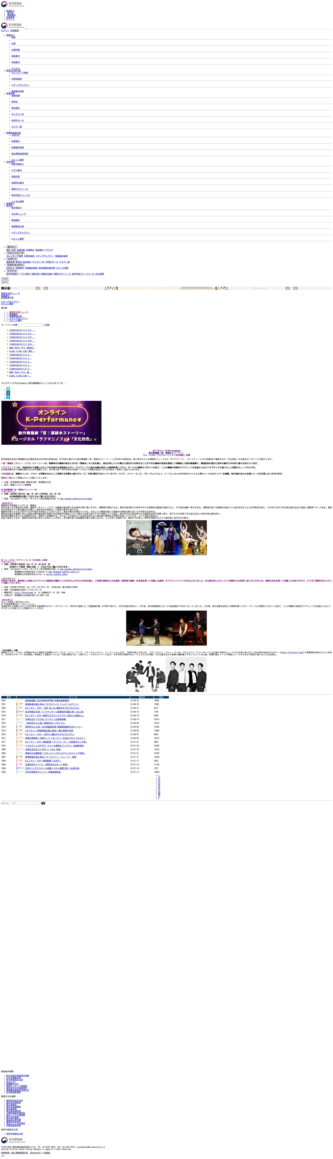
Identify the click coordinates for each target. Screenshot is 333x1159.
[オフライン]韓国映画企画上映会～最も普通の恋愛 (49, 731)
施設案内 (15, 56)
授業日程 (15, 176)
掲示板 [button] (9, 206)
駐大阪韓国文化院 (14, 1080)
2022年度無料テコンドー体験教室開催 (43, 772)
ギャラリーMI (17, 114)
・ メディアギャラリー (17, 318)
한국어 (23, 30)
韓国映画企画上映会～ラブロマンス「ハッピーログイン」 (52, 704)
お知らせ (15, 135)
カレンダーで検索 (19, 73)
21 (159, 777)
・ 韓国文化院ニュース (17, 312)
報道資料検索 (17, 91)
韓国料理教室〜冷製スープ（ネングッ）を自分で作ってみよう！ (55, 738)
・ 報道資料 (12, 314)
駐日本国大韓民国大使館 (17, 1076)
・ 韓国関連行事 (14, 316)
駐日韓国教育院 (13, 1092)
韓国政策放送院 (13, 1121)
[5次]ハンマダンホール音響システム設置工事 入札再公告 (52, 768)
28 (159, 792)
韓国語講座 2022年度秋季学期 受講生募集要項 (47, 700)
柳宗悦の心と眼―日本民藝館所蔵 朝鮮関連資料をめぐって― (53, 727)
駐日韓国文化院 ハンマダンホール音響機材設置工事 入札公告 (54, 712)
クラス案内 (16, 170)
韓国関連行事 (17, 226)
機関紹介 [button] (10, 35)
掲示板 (10, 13)
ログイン (10, 19)
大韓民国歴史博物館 (15, 1113)
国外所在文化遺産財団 (16, 1088)
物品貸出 (15, 108)
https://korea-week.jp (25, 593)
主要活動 (15, 50)
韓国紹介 (10, 11)
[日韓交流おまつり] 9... (20, 355)
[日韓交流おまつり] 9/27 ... (22, 330)
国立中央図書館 (13, 1107)
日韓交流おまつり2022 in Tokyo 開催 (43, 749)
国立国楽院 (11, 1109)
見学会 (14, 102)
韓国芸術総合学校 (14, 1101)
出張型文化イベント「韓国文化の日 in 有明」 (47, 764)
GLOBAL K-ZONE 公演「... (20, 376)
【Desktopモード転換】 (40, 1153)
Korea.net (10, 1082)
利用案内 (15, 62)
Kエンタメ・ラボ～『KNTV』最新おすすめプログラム (49, 734)
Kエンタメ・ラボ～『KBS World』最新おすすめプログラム (52, 708)
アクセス (15, 68)
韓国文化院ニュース (10, 293)
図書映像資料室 (15, 265)
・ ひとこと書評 (14, 320)
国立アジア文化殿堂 (15, 1123)
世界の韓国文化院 (14, 1134)
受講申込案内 (17, 183)
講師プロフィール (19, 189)
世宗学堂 (12, 271)
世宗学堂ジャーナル (20, 195)
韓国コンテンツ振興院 (16, 1086)
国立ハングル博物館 (15, 1115)
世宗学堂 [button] (10, 162)
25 (159, 786)
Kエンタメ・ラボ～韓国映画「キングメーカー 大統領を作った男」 (56, 742)
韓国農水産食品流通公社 (17, 1090)
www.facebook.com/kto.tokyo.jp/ (64, 572)
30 (159, 796)
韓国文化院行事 (15, 253)
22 (159, 779)
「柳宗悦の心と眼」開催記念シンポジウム (45, 723)
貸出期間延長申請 (19, 154)
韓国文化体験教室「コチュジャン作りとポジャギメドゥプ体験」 (55, 753)
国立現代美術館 (13, 1119)
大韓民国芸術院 (13, 1125)
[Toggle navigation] (26, 28)
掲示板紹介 (16, 208)
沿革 (13, 43)
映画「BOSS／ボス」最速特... (22, 348)
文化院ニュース (18, 214)
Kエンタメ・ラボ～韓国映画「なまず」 (43, 761)
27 (159, 790)
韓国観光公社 (12, 1084)
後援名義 (15, 95)
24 (159, 784)
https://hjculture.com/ (292, 652)
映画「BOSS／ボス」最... (20, 372)
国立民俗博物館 (13, 1111)
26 (159, 788)
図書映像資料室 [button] (13, 133)
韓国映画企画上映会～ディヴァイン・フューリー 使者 (50, 757)
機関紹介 (12, 247)
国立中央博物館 (13, 1103)
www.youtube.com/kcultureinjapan (76, 499)
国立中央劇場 (12, 1117)
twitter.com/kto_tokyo (56, 574)
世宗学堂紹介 (17, 164)
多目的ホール (17, 120)
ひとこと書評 (17, 160)
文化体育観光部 (13, 1078)
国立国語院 (11, 1105)
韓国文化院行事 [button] (13, 70)
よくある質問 (17, 201)
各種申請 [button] (10, 93)
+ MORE (46, 325)
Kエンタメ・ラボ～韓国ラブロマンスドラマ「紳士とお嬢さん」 (55, 716)
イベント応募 (11, 325)
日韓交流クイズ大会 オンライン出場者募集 (45, 719)
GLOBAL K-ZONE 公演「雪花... (22, 351)
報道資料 (11, 15)
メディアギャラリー (20, 85)
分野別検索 (16, 79)
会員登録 (10, 17)
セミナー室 (16, 127)
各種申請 (12, 259)
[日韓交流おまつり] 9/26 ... (22, 341)
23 (159, 782)
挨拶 (13, 37)
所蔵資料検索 (17, 147)
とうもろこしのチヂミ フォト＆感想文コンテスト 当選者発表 (54, 746)
